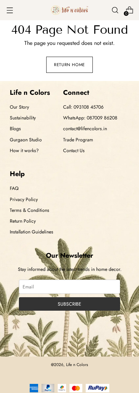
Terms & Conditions (29, 210)
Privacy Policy (24, 199)
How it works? (24, 150)
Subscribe (69, 304)
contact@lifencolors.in (85, 128)
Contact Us (74, 150)
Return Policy (23, 221)
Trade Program (78, 139)
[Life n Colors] (69, 10)
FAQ (14, 188)
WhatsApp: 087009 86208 (90, 117)
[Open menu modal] (10, 10)
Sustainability (23, 117)
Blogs (15, 128)
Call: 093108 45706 (83, 107)
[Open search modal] (115, 10)
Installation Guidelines (31, 231)
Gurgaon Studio (26, 139)
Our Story (19, 107)
